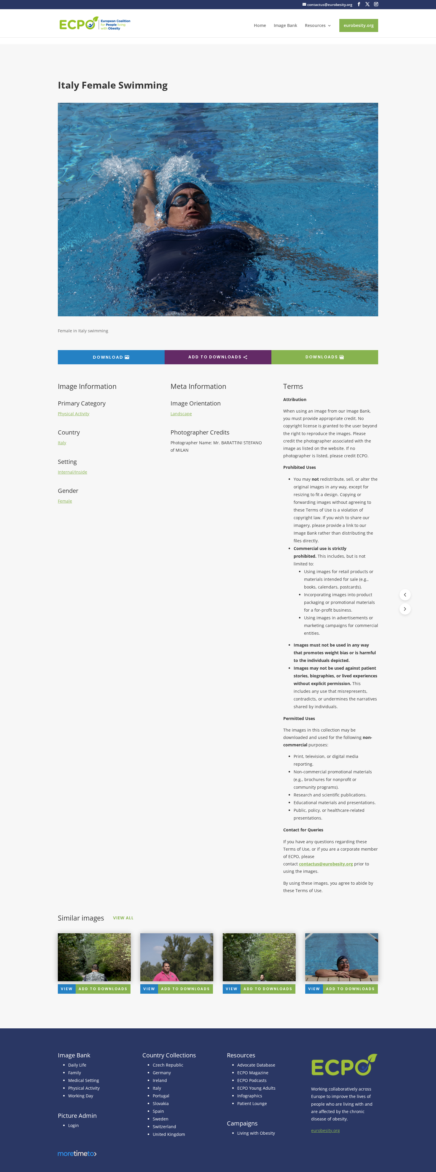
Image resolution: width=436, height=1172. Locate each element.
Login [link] (73, 1125)
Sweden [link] (160, 1119)
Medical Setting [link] (83, 1080)
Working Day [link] (80, 1096)
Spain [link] (158, 1111)
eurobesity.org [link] (359, 25)
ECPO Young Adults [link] (256, 1088)
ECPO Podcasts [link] (252, 1080)
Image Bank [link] (285, 25)
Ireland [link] (160, 1080)
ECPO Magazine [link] (252, 1072)
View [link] (67, 988)
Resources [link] (315, 25)
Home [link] (260, 25)
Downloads (321, 357)
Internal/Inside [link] (72, 472)
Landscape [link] (181, 413)
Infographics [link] (249, 1096)
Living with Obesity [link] (256, 1133)
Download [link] (108, 357)
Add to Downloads (215, 357)
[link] (95, 22)
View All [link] (123, 918)
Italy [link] (62, 442)
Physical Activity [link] (73, 413)
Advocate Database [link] (256, 1065)
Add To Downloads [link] (103, 988)
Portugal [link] (161, 1096)
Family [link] (74, 1072)
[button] (359, 4)
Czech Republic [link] (168, 1065)
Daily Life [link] (77, 1065)
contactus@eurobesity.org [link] (326, 864)
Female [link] (65, 501)
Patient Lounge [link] (252, 1103)
